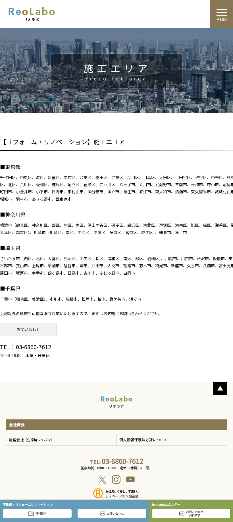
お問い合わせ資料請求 (194, 513)
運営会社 (31, 439)
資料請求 (41, 513)
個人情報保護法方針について (143, 439)
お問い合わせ (28, 329)
